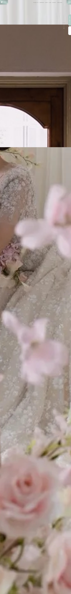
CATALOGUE (59, 2)
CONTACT (54, 2)
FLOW (50, 2)
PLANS (46, 2)
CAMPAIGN (41, 2)
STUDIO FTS (35, 2)
